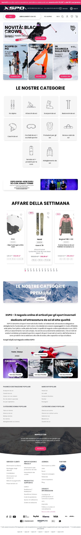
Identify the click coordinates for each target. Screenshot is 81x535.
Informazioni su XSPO (48, 466)
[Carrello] (76, 16)
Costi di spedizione (30, 497)
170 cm (46, 260)
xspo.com (61, 532)
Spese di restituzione (31, 500)
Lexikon (26, 487)
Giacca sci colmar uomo (50, 413)
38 (68, 259)
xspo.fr (53, 532)
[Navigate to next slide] (75, 32)
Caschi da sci (7, 393)
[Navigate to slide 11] (53, 270)
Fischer (44, 399)
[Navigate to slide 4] (33, 270)
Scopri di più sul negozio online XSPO (19, 339)
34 (61, 259)
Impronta (45, 504)
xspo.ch (33, 532)
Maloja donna (7, 416)
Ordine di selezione (30, 503)
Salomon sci (46, 416)
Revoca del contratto (48, 512)
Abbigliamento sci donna (11, 422)
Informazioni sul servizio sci (12, 477)
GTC (43, 501)
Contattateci (11, 473)
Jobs (43, 468)
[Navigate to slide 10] (51, 270)
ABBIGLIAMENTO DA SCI (27, 16)
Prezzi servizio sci (12, 483)
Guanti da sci (46, 422)
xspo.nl (47, 532)
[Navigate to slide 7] (42, 270)
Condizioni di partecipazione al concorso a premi (47, 497)
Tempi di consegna (48, 474)
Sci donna (6, 419)
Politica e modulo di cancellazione (48, 508)
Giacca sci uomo (47, 410)
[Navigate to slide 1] (25, 270)
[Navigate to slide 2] (28, 270)
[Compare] (21, 218)
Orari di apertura (47, 480)
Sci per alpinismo (8, 402)
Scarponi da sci (8, 391)
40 (71, 259)
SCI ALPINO (48, 16)
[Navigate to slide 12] (56, 270)
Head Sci (45, 391)
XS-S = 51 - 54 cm (10, 259)
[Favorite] (21, 214)
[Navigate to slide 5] (36, 270)
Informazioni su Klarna (14, 466)
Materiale (45, 477)
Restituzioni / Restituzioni (28, 490)
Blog (43, 482)
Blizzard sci (45, 419)
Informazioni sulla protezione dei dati (30, 469)
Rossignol (45, 402)
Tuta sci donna (8, 410)
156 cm (34, 260)
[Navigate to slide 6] (39, 270)
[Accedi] (67, 16)
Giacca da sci (7, 413)
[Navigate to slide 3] (31, 270)
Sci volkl (44, 393)
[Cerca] (62, 16)
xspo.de (19, 532)
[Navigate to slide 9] (48, 270)
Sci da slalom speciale (10, 399)
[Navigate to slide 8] (45, 270)
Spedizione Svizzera (30, 494)
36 (64, 259)
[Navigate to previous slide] (5, 32)
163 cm (40, 260)
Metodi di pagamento (14, 481)
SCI (10, 16)
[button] (22, 259)
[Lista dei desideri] (72, 16)
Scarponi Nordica (47, 396)
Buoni (43, 471)
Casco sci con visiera (10, 396)
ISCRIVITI (40, 448)
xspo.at (26, 532)
